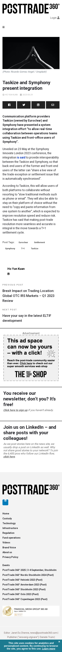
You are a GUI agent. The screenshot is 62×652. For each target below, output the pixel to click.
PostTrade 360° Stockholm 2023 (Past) (24, 589)
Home (5, 513)
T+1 (23, 248)
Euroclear (23, 242)
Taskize (34, 248)
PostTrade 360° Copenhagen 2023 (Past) (24, 599)
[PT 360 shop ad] (31, 357)
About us (7, 552)
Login (53, 17)
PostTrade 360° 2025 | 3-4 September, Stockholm (29, 570)
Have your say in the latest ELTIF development (26, 316)
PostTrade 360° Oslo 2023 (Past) (20, 594)
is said (21, 157)
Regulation (8, 533)
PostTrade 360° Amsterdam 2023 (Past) (24, 584)
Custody (7, 518)
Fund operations (11, 537)
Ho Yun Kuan (11, 95)
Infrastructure (10, 528)
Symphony (10, 248)
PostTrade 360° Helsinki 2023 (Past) (22, 579)
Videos (6, 542)
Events (6, 565)
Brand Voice (9, 547)
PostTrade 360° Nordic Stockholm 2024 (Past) (28, 575)
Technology (9, 523)
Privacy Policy (10, 557)
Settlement (39, 242)
